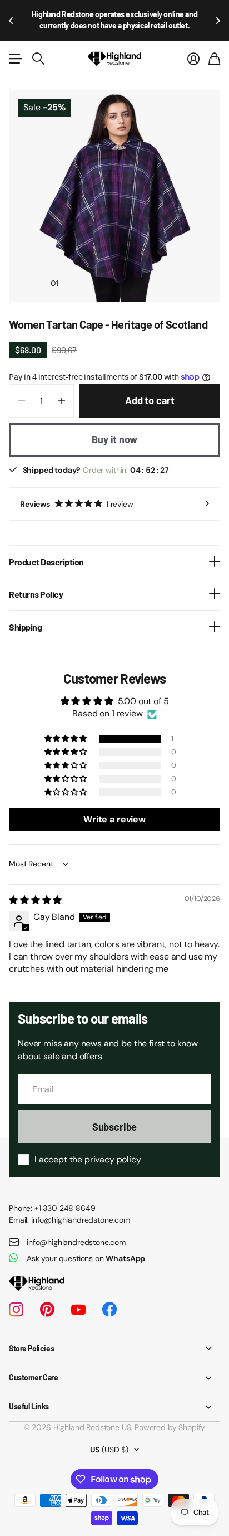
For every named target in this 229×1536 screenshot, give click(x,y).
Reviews (76, 492)
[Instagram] (16, 1298)
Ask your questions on (86, 1247)
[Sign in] (193, 47)
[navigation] (74, 271)
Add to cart (150, 388)
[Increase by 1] (61, 389)
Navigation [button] (15, 47)
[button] (11, 14)
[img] (35, 888)
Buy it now (114, 427)
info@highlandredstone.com (76, 1230)
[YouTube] (78, 1298)
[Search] (38, 47)
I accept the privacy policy (87, 1148)
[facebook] (109, 1298)
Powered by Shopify (170, 1416)
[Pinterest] (47, 1298)
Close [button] (114, 1336)
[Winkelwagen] (214, 47)
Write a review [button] (114, 807)
